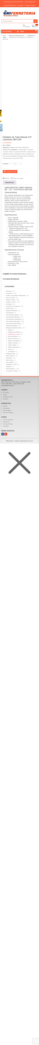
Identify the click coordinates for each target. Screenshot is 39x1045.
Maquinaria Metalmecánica (16, 35)
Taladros (8, 366)
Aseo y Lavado (10, 297)
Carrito (5, 394)
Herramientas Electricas (13, 317)
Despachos (6, 421)
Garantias (20, 5)
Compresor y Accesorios (13, 306)
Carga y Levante (11, 302)
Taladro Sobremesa (13, 347)
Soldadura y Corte (11, 364)
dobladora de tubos (20, 154)
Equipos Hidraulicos (12, 310)
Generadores (10, 312)
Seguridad (9, 358)
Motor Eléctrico (10, 356)
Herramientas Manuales (13, 321)
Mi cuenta (6, 392)
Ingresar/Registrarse (10, 5)
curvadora (30, 149)
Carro (36, 26)
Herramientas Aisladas (12, 315)
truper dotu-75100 (17, 158)
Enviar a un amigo (17, 178)
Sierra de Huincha (13, 338)
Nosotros (5, 399)
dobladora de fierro (8, 154)
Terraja (10, 349)
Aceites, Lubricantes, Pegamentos (16, 295)
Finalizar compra (30, 5)
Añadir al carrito (11, 171)
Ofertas (5, 406)
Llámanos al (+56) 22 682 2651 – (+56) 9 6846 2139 (20, 2)
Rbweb (31, 441)
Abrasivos (9, 291)
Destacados (6, 408)
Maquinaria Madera (11, 325)
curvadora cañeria (8, 151)
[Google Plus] (5, 434)
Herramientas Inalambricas (14, 319)
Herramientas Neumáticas (13, 323)
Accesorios (9, 293)
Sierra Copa (9, 360)
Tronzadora (11, 351)
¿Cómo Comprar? (8, 419)
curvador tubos (22, 149)
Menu (22, 31)
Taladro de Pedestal (13, 340)
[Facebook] (2, 434)
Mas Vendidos (7, 410)
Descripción (9, 182)
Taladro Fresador (13, 343)
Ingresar (27, 26)
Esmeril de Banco (13, 336)
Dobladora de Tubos (15, 147)
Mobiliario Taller (10, 353)
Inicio (4, 35)
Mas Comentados (8, 412)
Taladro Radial (12, 345)
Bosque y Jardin (10, 299)
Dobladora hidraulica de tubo (19, 156)
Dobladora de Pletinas (14, 332)
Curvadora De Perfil (19, 151)
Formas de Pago (8, 424)
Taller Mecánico (10, 368)
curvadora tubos (30, 151)
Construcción (10, 308)
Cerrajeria (9, 304)
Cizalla (10, 330)
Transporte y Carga (11, 371)
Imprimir (6, 178)
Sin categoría (10, 362)
